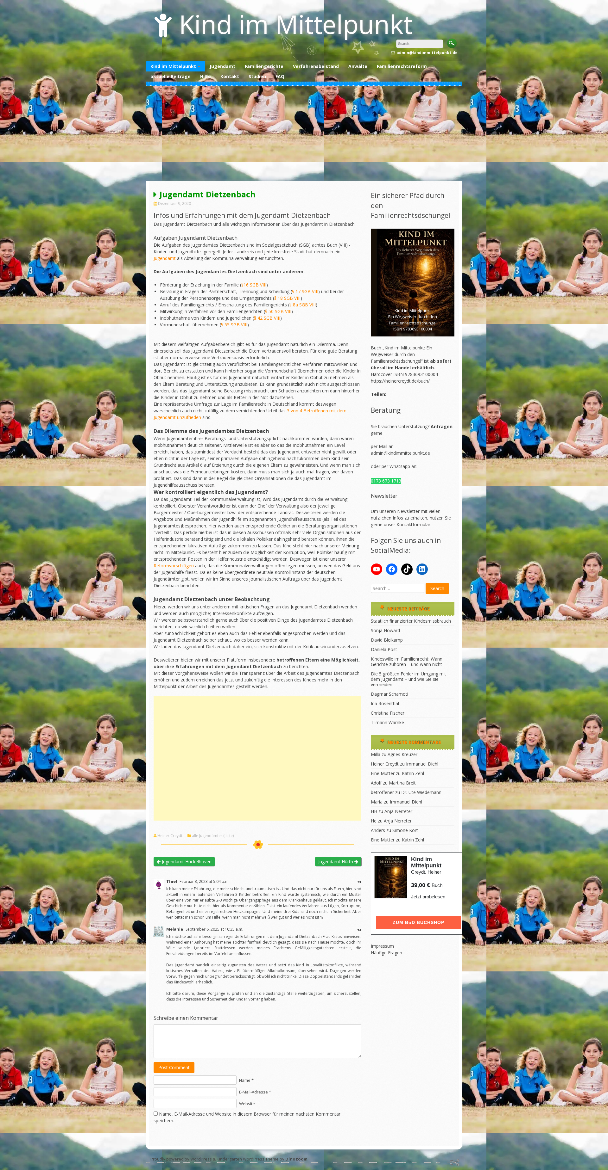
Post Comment (174, 1067)
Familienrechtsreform (402, 66)
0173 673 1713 (386, 481)
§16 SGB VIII (253, 285)
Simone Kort (405, 830)
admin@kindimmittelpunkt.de (400, 453)
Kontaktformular (413, 524)
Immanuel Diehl (422, 764)
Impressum (382, 946)
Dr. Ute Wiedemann (421, 792)
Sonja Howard (385, 630)
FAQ (280, 76)
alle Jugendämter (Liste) (213, 836)
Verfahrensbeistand (316, 66)
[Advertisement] (304, 133)
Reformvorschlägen (174, 566)
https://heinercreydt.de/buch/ (400, 381)
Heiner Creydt (169, 836)
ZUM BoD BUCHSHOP (418, 922)
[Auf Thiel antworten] (359, 881)
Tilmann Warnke (387, 722)
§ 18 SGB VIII (287, 298)
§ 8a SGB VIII (302, 305)
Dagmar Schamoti (389, 694)
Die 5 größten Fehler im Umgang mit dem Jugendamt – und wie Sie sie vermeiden (408, 679)
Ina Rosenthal (385, 703)
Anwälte (357, 66)
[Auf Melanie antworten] (359, 929)
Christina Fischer (387, 713)
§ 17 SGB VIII (305, 291)
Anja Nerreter (398, 811)
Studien (257, 76)
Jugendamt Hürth (336, 862)
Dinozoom (296, 1159)
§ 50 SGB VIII (278, 311)
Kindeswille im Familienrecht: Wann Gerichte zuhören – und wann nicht (406, 661)
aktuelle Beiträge (170, 76)
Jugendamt (222, 66)
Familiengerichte (264, 66)
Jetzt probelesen (428, 896)
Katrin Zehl (413, 773)
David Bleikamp (387, 640)
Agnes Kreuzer (402, 754)
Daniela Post (384, 649)
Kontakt (229, 76)
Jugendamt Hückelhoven (186, 862)
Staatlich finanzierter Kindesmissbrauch (411, 621)
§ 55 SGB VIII (234, 325)
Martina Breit (402, 783)
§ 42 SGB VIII (267, 318)
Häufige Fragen (386, 953)
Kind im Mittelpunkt (295, 24)
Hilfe (205, 76)
